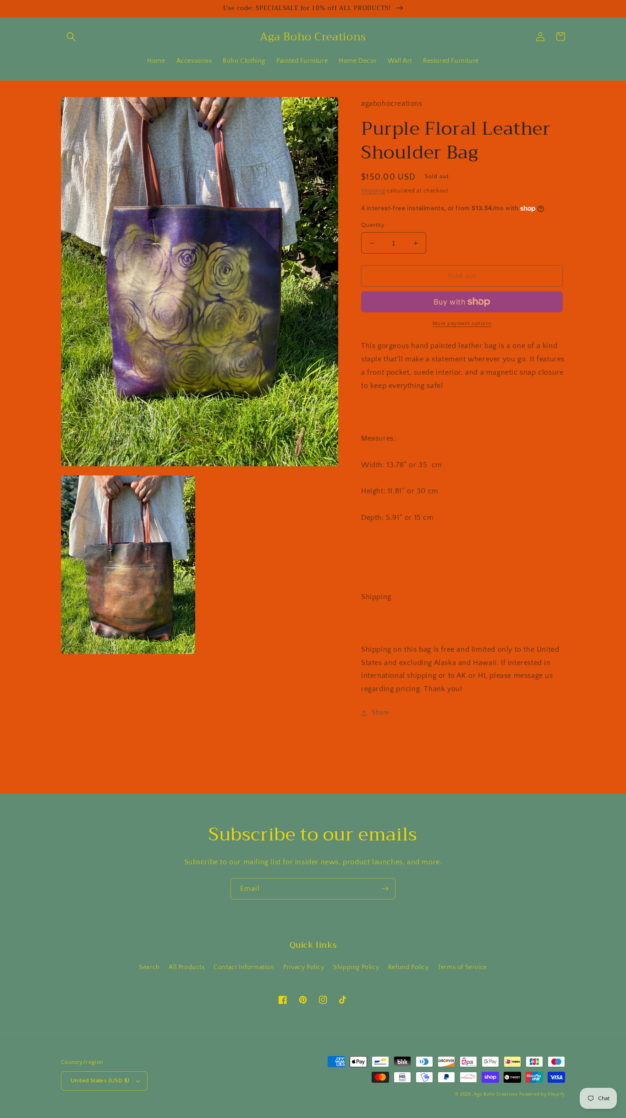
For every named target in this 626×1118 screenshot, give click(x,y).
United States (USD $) (100, 1080)
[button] (71, 37)
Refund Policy (408, 967)
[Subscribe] (385, 889)
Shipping (373, 191)
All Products (186, 967)
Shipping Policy (356, 967)
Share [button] (380, 712)
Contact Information (244, 967)
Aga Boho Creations (496, 1094)
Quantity (372, 225)
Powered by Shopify (542, 1094)
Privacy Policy (303, 967)
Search (149, 967)
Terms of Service (462, 967)
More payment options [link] (462, 324)
